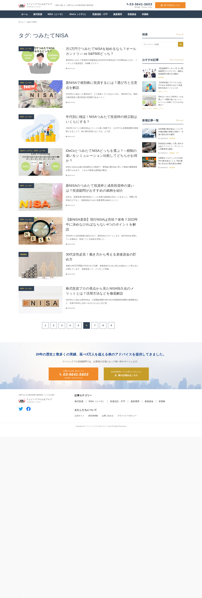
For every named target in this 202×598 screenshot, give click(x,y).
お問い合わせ (107, 416)
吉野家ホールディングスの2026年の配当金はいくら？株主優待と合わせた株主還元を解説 (170, 161)
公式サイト (79, 416)
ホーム (24, 14)
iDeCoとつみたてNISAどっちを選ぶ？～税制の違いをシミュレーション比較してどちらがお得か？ (101, 155)
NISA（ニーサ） (56, 14)
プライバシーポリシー (127, 416)
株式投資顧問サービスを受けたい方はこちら (126, 373)
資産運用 (117, 14)
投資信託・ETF (100, 14)
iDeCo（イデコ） (78, 14)
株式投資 (37, 14)
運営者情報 (93, 416)
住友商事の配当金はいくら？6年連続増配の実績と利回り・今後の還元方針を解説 (170, 131)
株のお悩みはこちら (172, 5)
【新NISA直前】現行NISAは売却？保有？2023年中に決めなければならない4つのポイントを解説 (102, 224)
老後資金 (132, 14)
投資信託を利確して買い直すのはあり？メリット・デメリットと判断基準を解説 (170, 146)
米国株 (145, 14)
